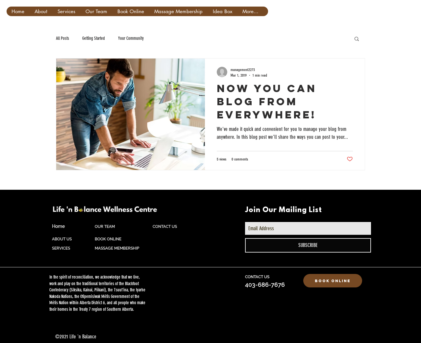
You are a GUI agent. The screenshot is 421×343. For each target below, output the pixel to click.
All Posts (62, 38)
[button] (357, 39)
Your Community (131, 38)
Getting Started (93, 38)
